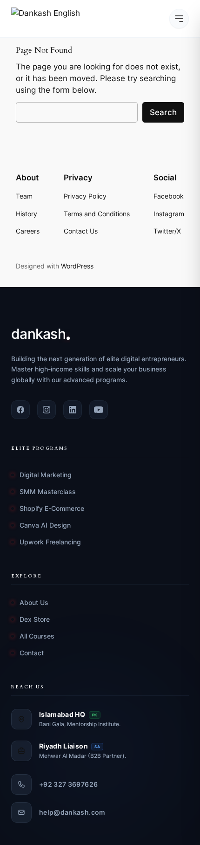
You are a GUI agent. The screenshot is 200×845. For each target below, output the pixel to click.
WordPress (77, 266)
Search (163, 112)
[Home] (48, 18)
